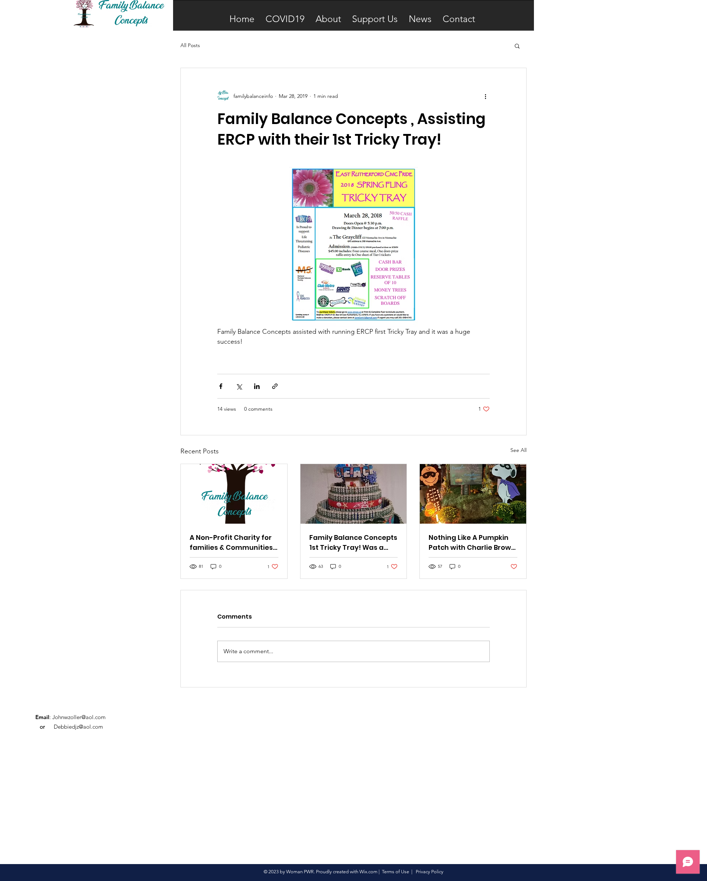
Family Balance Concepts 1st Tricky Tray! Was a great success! (353, 542)
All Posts (190, 45)
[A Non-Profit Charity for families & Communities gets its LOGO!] (234, 494)
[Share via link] (274, 386)
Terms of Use (395, 871)
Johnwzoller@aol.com (79, 717)
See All (518, 450)
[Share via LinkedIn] (256, 386)
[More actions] (485, 96)
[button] (517, 46)
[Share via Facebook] (220, 386)
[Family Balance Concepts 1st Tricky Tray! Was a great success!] (353, 494)
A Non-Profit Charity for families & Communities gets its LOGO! (231, 542)
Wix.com (368, 871)
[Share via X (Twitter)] (238, 386)
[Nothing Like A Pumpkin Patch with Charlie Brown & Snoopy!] (473, 494)
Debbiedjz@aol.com (78, 726)
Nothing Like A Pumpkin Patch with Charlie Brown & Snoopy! (472, 542)
